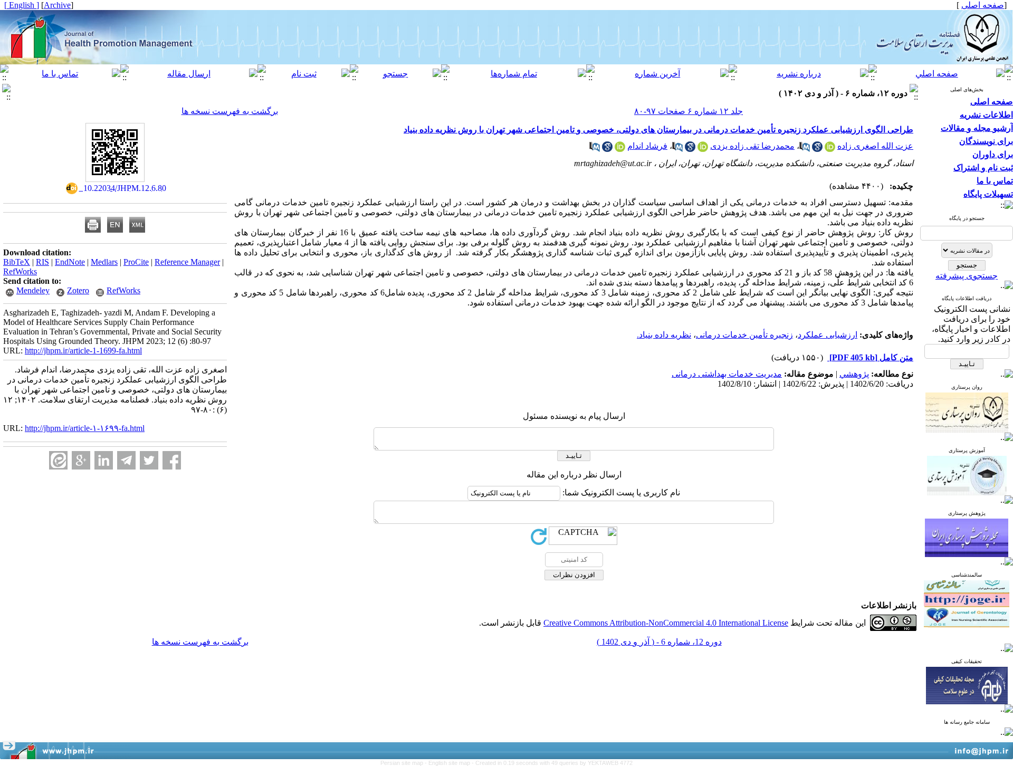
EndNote (70, 261)
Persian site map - (404, 763)
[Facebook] (172, 460)
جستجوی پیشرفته (966, 275)
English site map (450, 763)
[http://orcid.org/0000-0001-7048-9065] (830, 149)
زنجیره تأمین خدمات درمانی (744, 334)
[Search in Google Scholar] (817, 149)
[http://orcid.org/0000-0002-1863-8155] (620, 149)
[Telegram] (126, 460)
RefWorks (20, 271)
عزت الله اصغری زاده (875, 145)
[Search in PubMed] (804, 149)
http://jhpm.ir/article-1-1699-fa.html (83, 350)
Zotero (78, 290)
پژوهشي (854, 373)
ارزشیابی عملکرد (827, 334)
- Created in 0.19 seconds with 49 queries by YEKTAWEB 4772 (552, 763)
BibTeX (16, 261)
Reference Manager (187, 261)
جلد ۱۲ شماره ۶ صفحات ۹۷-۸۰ (688, 111)
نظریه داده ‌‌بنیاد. (664, 334)
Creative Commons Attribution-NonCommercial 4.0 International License (665, 622)
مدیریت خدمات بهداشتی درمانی (727, 373)
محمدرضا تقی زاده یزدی (752, 145)
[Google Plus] (81, 460)
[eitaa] (58, 460)
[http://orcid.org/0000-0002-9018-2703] (702, 149)
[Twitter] (149, 460)
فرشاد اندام (647, 145)
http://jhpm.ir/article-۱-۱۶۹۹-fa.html (85, 428)
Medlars (104, 261)
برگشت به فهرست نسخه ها (229, 111)
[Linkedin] (103, 460)
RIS (42, 261)
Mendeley (33, 290)
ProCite (136, 261)
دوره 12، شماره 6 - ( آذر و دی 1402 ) (659, 641)
